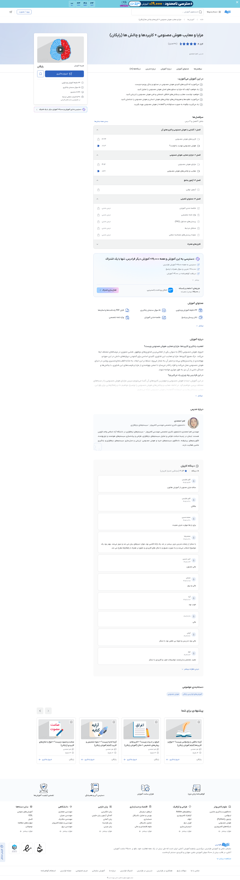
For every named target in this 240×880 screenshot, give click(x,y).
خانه (201, 19)
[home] (227, 12)
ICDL (30, 815)
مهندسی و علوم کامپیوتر (62, 823)
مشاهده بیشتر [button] (225, 858)
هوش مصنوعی (225, 823)
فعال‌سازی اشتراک (109, 290)
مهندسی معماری (65, 811)
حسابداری (148, 819)
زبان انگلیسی (106, 811)
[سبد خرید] (10, 12)
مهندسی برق (67, 826)
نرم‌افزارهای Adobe (183, 811)
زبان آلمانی (107, 819)
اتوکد (189, 819)
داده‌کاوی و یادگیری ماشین (220, 811)
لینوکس (228, 815)
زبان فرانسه (107, 823)
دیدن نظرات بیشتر (191, 669)
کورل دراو (187, 823)
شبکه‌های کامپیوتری (222, 826)
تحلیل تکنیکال (146, 823)
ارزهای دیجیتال (145, 811)
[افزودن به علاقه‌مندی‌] (40, 73)
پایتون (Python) (224, 819)
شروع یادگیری (62, 73)
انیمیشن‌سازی (185, 826)
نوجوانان (29, 826)
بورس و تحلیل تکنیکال (142, 815)
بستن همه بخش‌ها (101, 121)
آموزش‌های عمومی (24, 811)
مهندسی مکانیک (65, 819)
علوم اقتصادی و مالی (143, 826)
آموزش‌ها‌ (190, 19)
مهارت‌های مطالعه (25, 823)
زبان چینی (108, 826)
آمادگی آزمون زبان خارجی (102, 815)
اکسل (30, 819)
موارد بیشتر (226, 831)
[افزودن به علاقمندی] (199, 722)
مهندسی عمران (66, 815)
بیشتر (197, 280)
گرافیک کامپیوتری (184, 815)
